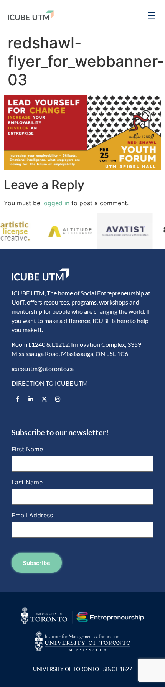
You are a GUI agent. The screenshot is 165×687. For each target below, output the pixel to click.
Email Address (32, 515)
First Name (27, 449)
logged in (55, 203)
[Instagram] (57, 399)
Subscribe (36, 562)
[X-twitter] (44, 399)
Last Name (27, 482)
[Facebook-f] (17, 399)
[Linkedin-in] (30, 399)
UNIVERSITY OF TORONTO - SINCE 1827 (82, 669)
